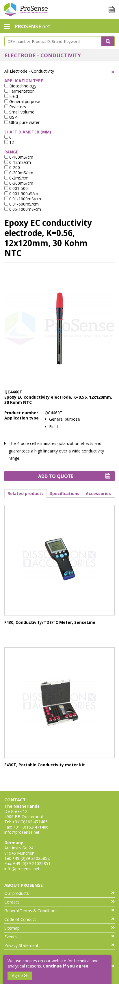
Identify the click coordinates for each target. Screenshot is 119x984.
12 (11, 142)
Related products (26, 493)
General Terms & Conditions (30, 910)
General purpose (24, 101)
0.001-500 (18, 188)
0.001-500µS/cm (24, 193)
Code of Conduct (20, 919)
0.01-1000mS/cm (24, 198)
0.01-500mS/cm (23, 204)
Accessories (98, 493)
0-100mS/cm (20, 157)
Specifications (64, 493)
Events (10, 936)
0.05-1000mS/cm (24, 209)
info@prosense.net (22, 832)
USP (12, 117)
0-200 (14, 167)
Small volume (21, 112)
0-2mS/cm (18, 178)
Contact (11, 902)
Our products (16, 893)
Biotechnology (22, 86)
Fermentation (21, 91)
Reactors (17, 106)
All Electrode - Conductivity (29, 71)
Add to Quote (55, 476)
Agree (18, 975)
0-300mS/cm (20, 183)
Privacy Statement (21, 945)
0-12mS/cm (19, 162)
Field (13, 96)
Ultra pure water (24, 122)
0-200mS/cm (20, 172)
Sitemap (12, 928)
